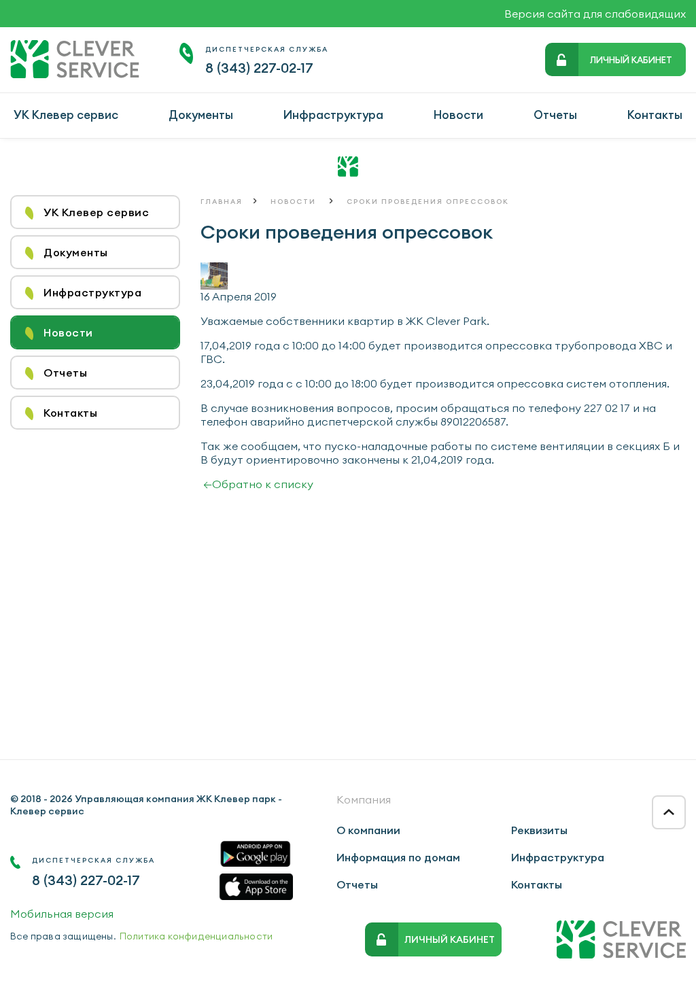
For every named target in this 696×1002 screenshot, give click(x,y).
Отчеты (555, 114)
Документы (201, 114)
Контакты (654, 114)
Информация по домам (398, 857)
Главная (222, 201)
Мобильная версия (62, 913)
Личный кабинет (631, 59)
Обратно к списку (258, 484)
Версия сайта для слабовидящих (595, 13)
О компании (368, 830)
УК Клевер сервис (66, 114)
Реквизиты (539, 830)
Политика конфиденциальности (196, 936)
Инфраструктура (333, 114)
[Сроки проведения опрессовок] (214, 285)
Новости (458, 114)
